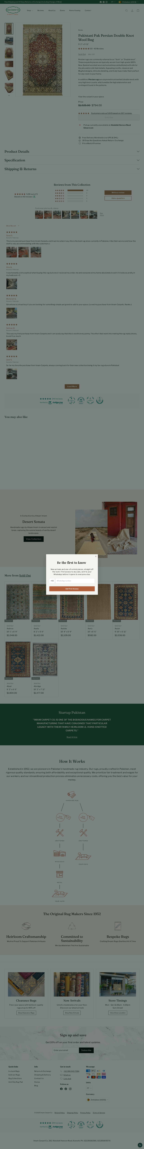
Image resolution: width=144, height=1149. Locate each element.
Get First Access (72, 589)
